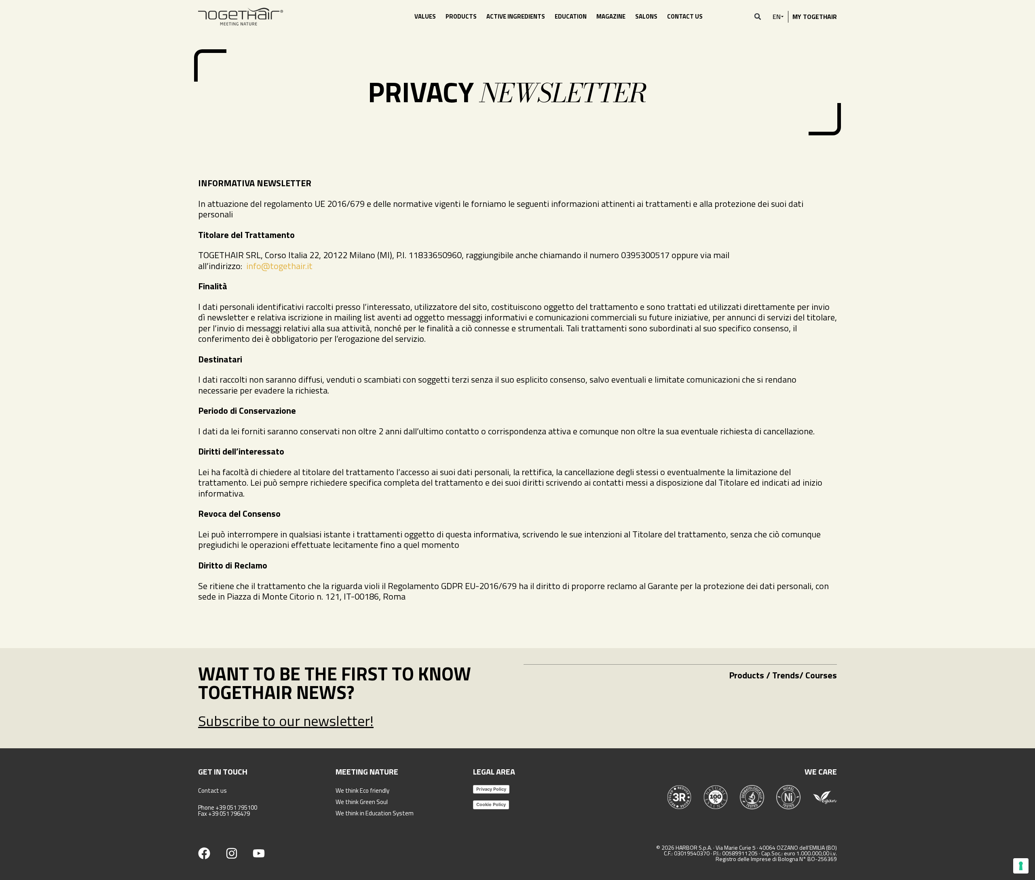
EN (777, 16)
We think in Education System (375, 813)
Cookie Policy (491, 804)
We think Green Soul (362, 801)
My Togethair (814, 16)
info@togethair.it (279, 266)
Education (571, 16)
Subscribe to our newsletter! (286, 720)
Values (425, 16)
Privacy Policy (491, 789)
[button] (758, 17)
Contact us (685, 16)
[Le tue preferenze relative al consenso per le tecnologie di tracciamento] (1021, 866)
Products (461, 16)
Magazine (610, 16)
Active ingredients (515, 16)
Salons (646, 16)
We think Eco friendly (362, 790)
